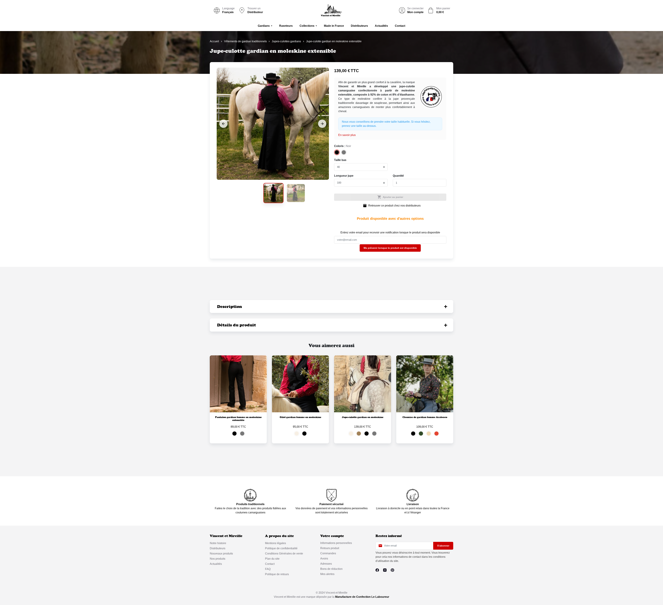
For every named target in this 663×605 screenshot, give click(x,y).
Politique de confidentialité (281, 548)
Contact (270, 563)
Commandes (328, 553)
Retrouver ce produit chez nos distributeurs (392, 206)
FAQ (268, 569)
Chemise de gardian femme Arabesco (424, 417)
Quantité (398, 175)
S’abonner (443, 545)
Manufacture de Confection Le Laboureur (362, 596)
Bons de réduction (331, 568)
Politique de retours (277, 574)
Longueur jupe (343, 175)
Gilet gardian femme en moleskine (300, 417)
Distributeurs (217, 548)
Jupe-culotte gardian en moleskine (362, 417)
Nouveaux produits (221, 553)
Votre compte (332, 536)
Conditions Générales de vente (284, 553)
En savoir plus (347, 135)
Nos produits (217, 558)
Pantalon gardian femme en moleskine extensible (238, 418)
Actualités (216, 563)
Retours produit (329, 548)
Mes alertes (327, 574)
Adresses (326, 563)
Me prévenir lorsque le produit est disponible (390, 248)
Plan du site (272, 558)
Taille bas (340, 160)
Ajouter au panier (390, 197)
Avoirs (324, 558)
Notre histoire (218, 543)
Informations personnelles (336, 543)
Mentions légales (275, 543)
